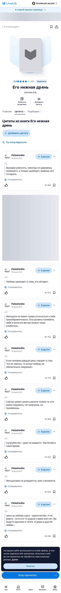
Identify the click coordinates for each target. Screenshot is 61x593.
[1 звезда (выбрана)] (18, 81)
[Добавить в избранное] (51, 27)
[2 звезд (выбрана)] (21, 81)
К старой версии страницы (29, 9)
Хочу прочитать (27, 575)
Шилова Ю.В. (30, 92)
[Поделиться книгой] (56, 27)
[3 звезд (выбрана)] (23, 81)
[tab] (7, 112)
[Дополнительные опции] (56, 575)
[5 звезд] (28, 81)
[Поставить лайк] (6, 185)
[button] (30, 55)
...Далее (14, 559)
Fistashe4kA (18, 155)
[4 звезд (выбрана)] (26, 81)
